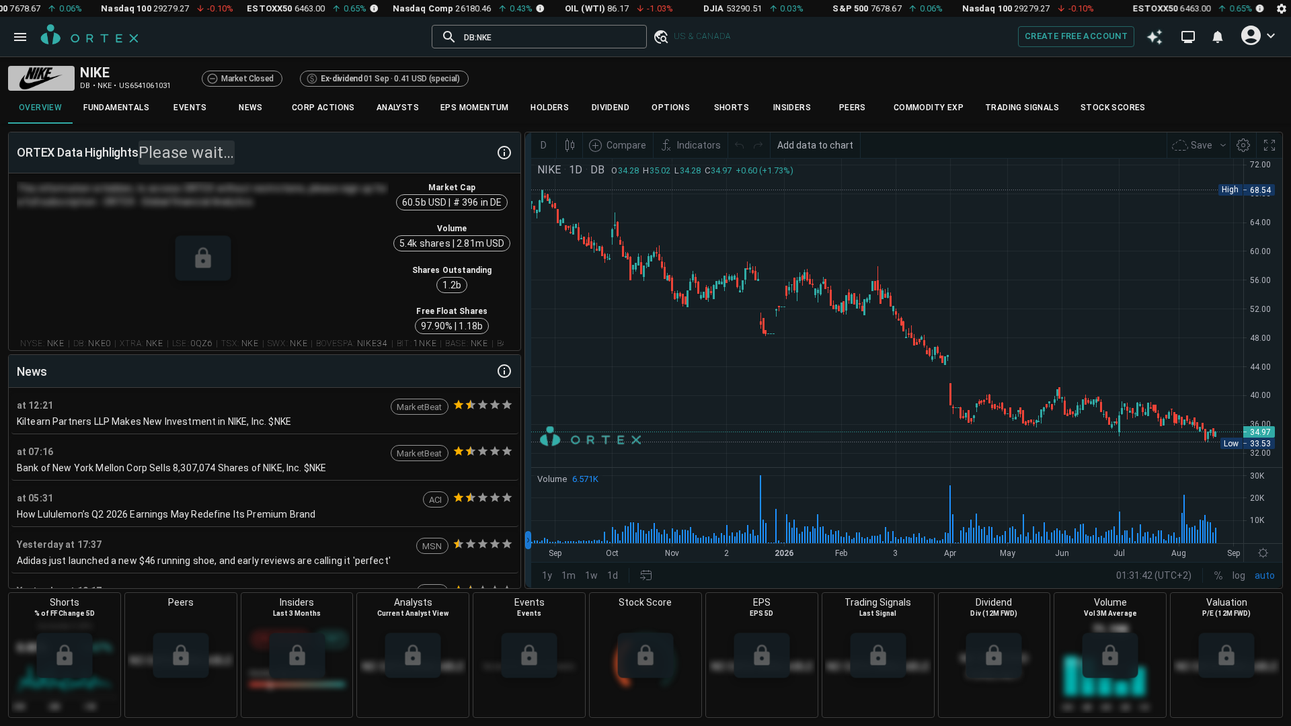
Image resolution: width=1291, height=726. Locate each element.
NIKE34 (373, 343)
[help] (504, 153)
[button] (660, 37)
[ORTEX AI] (1154, 37)
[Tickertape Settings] (1282, 8)
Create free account (1076, 36)
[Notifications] (1217, 37)
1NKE (425, 343)
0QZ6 (202, 343)
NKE (56, 343)
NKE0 (100, 343)
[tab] (40, 107)
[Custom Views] (1188, 37)
